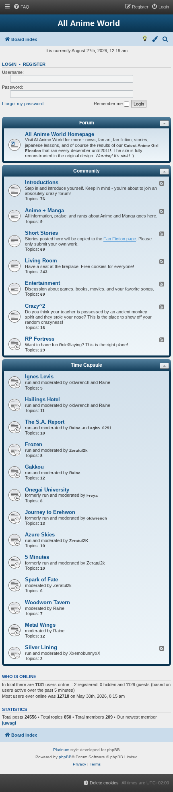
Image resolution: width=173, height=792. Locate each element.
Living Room (41, 261)
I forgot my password (22, 103)
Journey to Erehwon (50, 512)
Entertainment (42, 283)
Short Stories (41, 233)
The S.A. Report (44, 422)
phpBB (65, 757)
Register (34, 64)
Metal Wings (40, 625)
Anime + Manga (44, 210)
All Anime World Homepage (59, 134)
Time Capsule (86, 365)
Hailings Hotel (42, 399)
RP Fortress (39, 339)
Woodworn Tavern (47, 602)
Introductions (41, 182)
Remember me (109, 103)
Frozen (33, 444)
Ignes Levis (39, 377)
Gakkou (34, 467)
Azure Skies (40, 535)
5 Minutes (37, 557)
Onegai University (47, 490)
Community (86, 171)
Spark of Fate (41, 580)
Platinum (61, 749)
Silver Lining (41, 647)
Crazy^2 (35, 306)
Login (9, 64)
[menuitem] (21, 7)
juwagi (9, 723)
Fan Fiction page (119, 238)
